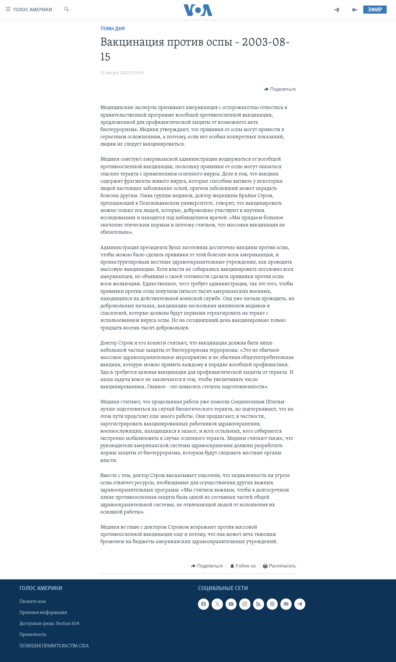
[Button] (280, 89)
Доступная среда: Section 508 (49, 623)
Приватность (32, 634)
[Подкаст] (272, 604)
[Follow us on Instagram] (244, 604)
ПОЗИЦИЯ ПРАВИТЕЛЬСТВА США (54, 646)
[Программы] (354, 10)
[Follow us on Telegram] (299, 604)
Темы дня (112, 29)
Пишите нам (32, 601)
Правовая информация (43, 612)
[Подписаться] (285, 604)
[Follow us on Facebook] (203, 604)
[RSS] (258, 604)
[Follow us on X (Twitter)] (217, 604)
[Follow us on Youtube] (231, 604)
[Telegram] (337, 10)
